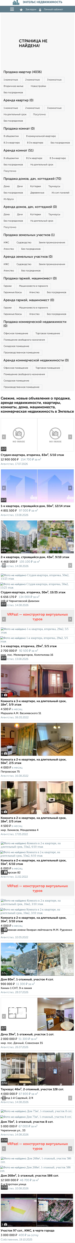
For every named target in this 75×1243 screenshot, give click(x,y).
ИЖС (6, 242)
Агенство (9, 249)
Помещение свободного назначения (24, 340)
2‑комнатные (32, 80)
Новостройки (38, 86)
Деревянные (37, 193)
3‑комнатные (54, 80)
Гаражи (8, 286)
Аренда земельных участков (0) (27, 256)
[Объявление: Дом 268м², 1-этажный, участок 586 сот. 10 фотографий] (37, 1161)
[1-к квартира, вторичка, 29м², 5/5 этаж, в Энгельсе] (37, 632)
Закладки (30, 9)
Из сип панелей (60, 193)
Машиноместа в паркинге (33, 286)
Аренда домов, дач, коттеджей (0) (30, 207)
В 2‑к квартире (12, 143)
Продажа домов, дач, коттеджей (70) (32, 178)
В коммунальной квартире (41, 136)
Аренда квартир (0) (18, 100)
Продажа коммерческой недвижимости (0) (34, 324)
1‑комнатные (11, 80)
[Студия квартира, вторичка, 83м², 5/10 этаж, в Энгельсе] (19, 451)
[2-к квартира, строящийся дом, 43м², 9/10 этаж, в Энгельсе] (19, 553)
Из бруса (9, 199)
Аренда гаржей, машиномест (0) (28, 300)
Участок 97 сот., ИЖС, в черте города (27, 1230)
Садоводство (24, 242)
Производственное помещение (21, 352)
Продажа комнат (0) (19, 128)
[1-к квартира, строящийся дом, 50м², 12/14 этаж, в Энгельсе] (19, 502)
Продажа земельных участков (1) (29, 235)
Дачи (20, 186)
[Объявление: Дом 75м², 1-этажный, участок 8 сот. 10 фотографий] (36, 1111)
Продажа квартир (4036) (22, 72)
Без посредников (13, 92)
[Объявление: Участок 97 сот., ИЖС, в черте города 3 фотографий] (37, 1226)
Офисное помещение (16, 333)
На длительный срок (15, 114)
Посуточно (39, 114)
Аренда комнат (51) (18, 150)
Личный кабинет (53, 9)
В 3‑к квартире (35, 143)
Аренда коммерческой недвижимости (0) (36, 360)
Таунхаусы (54, 186)
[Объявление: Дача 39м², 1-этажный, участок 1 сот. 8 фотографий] (19, 1030)
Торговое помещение (47, 333)
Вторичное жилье (13, 86)
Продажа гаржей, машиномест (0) (30, 278)
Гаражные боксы (13, 292)
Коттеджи (35, 186)
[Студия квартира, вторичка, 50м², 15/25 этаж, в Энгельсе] (37, 578)
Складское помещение (16, 346)
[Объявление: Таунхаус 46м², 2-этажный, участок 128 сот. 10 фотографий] (19, 1085)
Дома (7, 186)
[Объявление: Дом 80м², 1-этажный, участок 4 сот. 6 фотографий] (19, 975)
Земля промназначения (52, 242)
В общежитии (11, 136)
